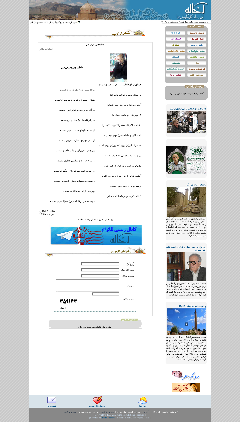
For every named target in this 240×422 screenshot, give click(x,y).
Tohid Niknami (109, 417)
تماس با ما (51, 406)
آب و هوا (142, 406)
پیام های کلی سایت (97, 406)
